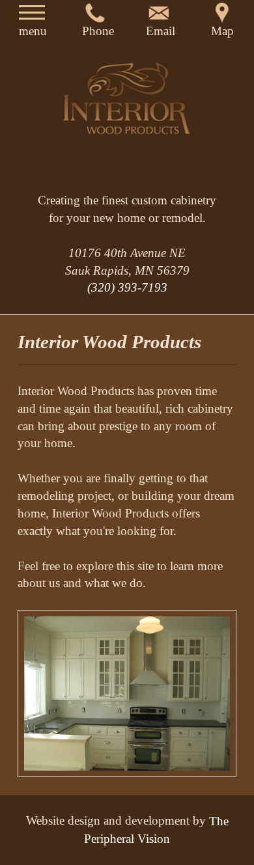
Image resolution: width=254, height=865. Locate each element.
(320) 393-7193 (127, 287)
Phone (95, 25)
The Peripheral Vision (156, 829)
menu (32, 25)
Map (222, 25)
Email (159, 25)
